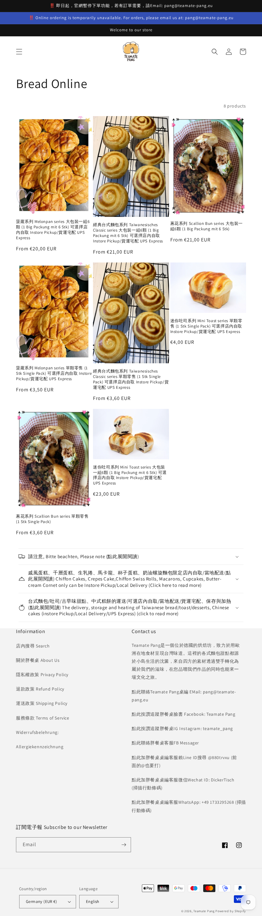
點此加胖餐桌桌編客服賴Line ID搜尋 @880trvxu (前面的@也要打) (184, 761)
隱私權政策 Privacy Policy (42, 674)
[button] (19, 52)
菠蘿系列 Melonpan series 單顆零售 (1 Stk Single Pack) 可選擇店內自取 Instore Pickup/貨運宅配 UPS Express (54, 373)
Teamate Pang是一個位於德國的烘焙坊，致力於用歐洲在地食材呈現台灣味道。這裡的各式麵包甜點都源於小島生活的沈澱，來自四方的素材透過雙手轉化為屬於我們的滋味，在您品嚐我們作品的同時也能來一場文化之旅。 (186, 661)
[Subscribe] (124, 844)
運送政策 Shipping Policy (41, 703)
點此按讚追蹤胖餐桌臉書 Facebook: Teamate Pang (183, 714)
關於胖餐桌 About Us (37, 660)
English (92, 901)
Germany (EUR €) (41, 901)
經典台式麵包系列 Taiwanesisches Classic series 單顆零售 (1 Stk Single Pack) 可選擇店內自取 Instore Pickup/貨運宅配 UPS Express (131, 379)
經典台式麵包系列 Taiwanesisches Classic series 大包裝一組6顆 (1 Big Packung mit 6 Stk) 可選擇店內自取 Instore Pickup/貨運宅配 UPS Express (128, 233)
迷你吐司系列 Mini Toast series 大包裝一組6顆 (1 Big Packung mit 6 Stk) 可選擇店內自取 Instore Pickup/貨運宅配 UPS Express (130, 475)
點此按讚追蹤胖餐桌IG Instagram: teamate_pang (182, 728)
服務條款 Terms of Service (42, 718)
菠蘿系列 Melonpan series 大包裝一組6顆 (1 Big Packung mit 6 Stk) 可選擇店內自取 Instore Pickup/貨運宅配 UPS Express (52, 229)
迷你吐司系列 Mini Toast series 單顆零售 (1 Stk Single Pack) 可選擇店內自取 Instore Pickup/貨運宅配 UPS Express (206, 326)
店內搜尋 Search (33, 646)
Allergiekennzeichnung (40, 747)
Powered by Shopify (230, 911)
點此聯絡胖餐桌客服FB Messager (165, 743)
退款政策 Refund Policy (40, 689)
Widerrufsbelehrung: (37, 732)
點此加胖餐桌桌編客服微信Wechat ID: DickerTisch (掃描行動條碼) (183, 784)
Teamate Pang (203, 911)
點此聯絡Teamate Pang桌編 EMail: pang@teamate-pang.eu (184, 696)
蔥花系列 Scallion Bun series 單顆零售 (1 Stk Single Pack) (52, 519)
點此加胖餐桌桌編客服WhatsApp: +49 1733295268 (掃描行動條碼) (189, 806)
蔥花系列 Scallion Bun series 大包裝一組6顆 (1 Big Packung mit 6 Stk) (206, 226)
